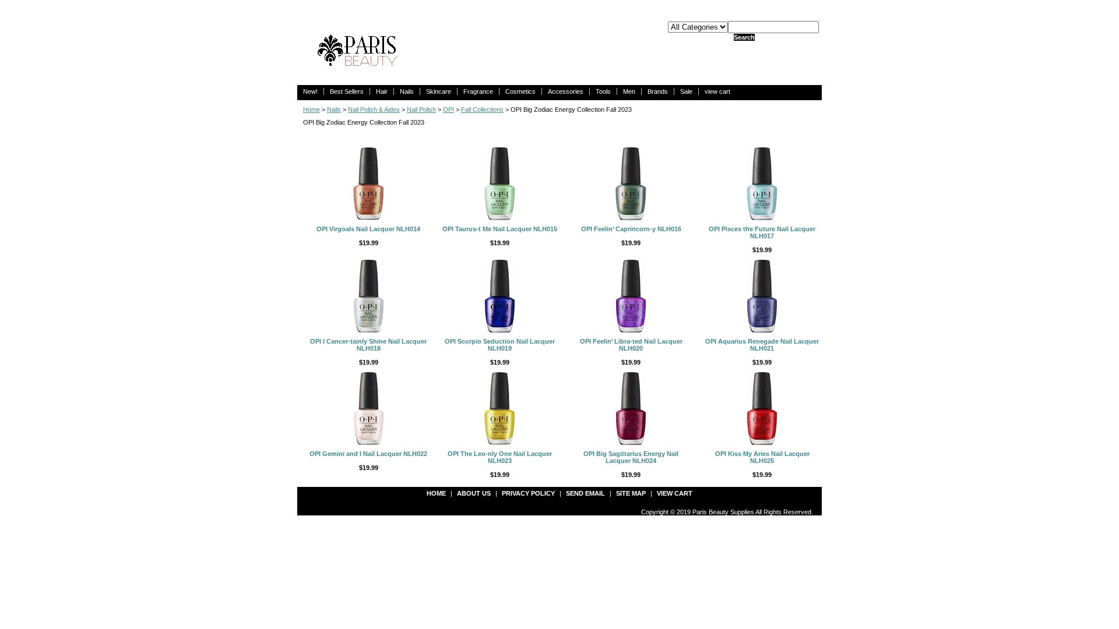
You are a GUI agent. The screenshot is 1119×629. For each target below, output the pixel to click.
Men (629, 91)
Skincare (438, 91)
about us (474, 493)
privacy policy (528, 493)
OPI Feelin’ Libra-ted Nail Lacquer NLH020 (631, 345)
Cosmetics (520, 91)
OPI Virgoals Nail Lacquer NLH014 (368, 228)
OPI (448, 109)
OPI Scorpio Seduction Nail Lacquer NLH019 (500, 345)
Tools (603, 91)
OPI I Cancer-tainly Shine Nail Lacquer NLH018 (368, 345)
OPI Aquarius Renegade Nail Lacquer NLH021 (762, 345)
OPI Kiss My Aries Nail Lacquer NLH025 (762, 457)
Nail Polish (421, 109)
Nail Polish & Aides (374, 109)
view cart (717, 91)
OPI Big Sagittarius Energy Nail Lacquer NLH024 (630, 457)
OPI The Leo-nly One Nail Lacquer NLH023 (500, 457)
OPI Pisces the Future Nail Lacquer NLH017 (762, 232)
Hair (382, 91)
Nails (407, 91)
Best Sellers (347, 91)
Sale (686, 91)
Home (311, 109)
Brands (658, 91)
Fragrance (478, 91)
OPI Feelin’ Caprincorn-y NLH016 (631, 228)
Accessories (565, 91)
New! (310, 91)
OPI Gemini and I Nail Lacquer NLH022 (368, 453)
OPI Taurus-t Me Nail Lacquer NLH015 (499, 228)
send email (585, 493)
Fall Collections (482, 109)
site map (631, 493)
